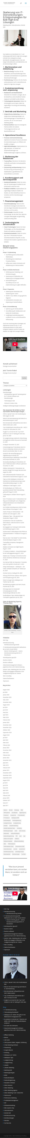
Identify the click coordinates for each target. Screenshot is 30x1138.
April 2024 (5, 715)
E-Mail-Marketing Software (11, 1045)
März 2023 (6, 742)
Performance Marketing (10, 1098)
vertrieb (15, 849)
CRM (22, 810)
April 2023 (5, 740)
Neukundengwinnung (9, 1080)
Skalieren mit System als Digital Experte (13, 547)
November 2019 (7, 760)
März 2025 (6, 700)
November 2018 (7, 775)
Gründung (6, 1052)
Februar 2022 (6, 755)
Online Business (8, 1085)
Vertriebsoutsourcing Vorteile (11, 644)
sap (24, 836)
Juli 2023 (5, 737)
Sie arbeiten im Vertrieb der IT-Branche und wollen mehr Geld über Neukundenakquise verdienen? (15, 1021)
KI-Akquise (5, 444)
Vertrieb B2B (7, 1113)
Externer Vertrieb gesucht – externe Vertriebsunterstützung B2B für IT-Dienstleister (13, 653)
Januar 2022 (6, 757)
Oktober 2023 (6, 730)
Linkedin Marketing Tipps (9, 828)
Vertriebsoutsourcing (8, 642)
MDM (5, 1075)
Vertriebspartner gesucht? (9, 657)
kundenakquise (7, 820)
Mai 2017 (5, 803)
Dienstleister (14, 812)
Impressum (6, 681)
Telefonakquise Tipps (8, 846)
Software (17, 838)
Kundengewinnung (17, 820)
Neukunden (6, 833)
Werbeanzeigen (15, 854)
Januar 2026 (6, 695)
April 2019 (5, 763)
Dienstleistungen (7, 392)
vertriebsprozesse (19, 851)
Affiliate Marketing (9, 1035)
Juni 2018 (5, 785)
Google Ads (13, 815)
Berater (11, 810)
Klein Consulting (7, 676)
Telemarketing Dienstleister (11, 1012)
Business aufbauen (8, 662)
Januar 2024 (6, 722)
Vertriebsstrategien (9, 1118)
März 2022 (6, 752)
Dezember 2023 (7, 725)
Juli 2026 (5, 692)
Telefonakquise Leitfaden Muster (11, 494)
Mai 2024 (5, 712)
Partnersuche (7, 1095)
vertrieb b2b (22, 849)
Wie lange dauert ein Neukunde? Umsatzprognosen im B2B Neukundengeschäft (11, 591)
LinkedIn (5, 825)
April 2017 (5, 805)
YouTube (23, 854)
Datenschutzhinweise (8, 678)
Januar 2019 (6, 770)
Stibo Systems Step (9, 1108)
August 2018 (6, 780)
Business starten (7, 660)
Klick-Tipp (5, 640)
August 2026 (6, 689)
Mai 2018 (5, 788)
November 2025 (7, 697)
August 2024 (6, 705)
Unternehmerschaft (19, 846)
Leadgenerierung (7, 823)
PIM (16, 836)
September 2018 (7, 778)
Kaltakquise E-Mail (7, 485)
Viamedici (6, 1120)
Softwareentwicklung (19, 841)
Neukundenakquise (9, 1078)
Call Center (7, 1040)
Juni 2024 (5, 710)
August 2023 (6, 735)
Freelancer (6, 815)
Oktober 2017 (6, 800)
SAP (5, 1103)
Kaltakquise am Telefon (10, 1055)
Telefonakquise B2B (9, 401)
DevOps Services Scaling (9, 573)
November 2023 (7, 727)
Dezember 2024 (7, 702)
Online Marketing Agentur (10, 1090)
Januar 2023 (6, 747)
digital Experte (22, 812)
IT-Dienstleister (21, 815)
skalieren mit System (8, 838)
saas (20, 836)
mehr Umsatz (22, 831)
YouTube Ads (7, 1123)
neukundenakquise (15, 833)
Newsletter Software (9, 1082)
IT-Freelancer (7, 818)
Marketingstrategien (8, 831)
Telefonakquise (11, 844)
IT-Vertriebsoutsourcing (10, 1010)
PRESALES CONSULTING (10, 403)
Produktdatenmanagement (11, 1100)
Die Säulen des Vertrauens (11, 1025)
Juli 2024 (5, 707)
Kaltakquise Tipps (8, 1057)
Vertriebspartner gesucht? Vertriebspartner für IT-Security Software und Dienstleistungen (15, 396)
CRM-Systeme (7, 812)
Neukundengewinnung (9, 836)
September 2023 (7, 732)
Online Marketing (8, 1088)
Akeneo (5, 810)
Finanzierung (7, 1047)
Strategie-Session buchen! (9, 366)
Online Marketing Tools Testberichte (13, 1093)
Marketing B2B (7, 25)
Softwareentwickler (8, 841)
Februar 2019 (6, 768)
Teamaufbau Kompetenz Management (13, 542)
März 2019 (6, 765)
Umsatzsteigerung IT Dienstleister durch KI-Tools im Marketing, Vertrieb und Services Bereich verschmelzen (14, 449)
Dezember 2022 (7, 750)
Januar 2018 (6, 798)
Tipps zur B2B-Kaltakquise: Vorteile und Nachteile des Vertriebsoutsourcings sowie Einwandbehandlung (14, 481)
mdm (16, 831)
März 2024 (6, 717)
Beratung (17, 810)
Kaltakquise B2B (15, 818)
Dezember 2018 (7, 773)
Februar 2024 (6, 720)
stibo (5, 844)
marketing (19, 828)
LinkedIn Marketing (13, 825)
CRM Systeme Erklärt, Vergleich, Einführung (15, 1042)
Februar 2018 (6, 795)
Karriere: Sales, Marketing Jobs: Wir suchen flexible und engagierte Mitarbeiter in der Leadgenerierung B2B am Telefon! (14, 671)
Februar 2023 (6, 745)
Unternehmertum (15, 25)
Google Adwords (8, 1050)
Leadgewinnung (17, 823)
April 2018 (5, 790)
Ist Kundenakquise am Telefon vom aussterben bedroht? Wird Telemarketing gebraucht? (13, 490)
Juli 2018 (5, 783)
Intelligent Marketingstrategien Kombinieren (14, 406)
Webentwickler (7, 854)
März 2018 (6, 793)
